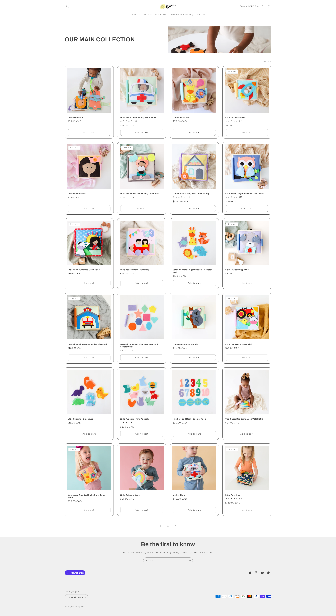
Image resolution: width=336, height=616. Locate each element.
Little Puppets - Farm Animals (134, 419)
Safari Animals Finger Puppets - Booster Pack (192, 271)
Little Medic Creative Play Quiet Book (138, 117)
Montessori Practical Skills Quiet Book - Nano (87, 496)
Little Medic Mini (75, 117)
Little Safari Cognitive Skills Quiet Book (244, 194)
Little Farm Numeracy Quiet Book (84, 270)
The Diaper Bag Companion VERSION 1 (244, 419)
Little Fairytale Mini (77, 194)
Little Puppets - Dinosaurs (80, 419)
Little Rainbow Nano (130, 495)
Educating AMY (77, 607)
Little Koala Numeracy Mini (186, 344)
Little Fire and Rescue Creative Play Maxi (87, 344)
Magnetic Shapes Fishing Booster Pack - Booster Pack (139, 345)
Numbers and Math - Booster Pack (189, 419)
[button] (68, 6)
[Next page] (175, 526)
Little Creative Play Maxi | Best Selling (191, 194)
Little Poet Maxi (232, 495)
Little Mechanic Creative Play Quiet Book (139, 194)
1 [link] (160, 526)
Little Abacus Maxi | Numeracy (134, 270)
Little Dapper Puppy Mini (237, 270)
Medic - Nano (179, 495)
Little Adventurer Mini (235, 117)
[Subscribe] (190, 560)
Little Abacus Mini (181, 117)
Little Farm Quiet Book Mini (238, 344)
